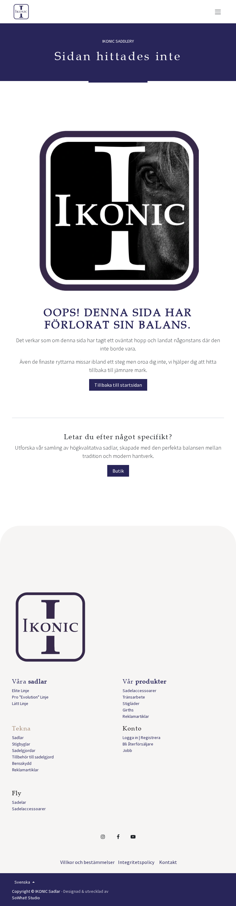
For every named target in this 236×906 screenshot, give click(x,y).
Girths (128, 710)
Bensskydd (22, 763)
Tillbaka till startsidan (118, 385)
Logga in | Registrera (141, 737)
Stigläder (131, 703)
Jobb (127, 750)
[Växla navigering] (218, 11)
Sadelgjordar (23, 750)
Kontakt (168, 862)
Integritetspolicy (136, 862)
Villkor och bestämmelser (87, 862)
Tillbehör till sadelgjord (33, 757)
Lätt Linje (20, 703)
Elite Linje (20, 690)
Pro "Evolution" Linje (30, 697)
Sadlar (18, 737)
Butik (118, 471)
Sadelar (19, 802)
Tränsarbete (134, 697)
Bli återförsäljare (138, 744)
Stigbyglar (21, 744)
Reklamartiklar (136, 716)
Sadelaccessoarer (139, 690)
